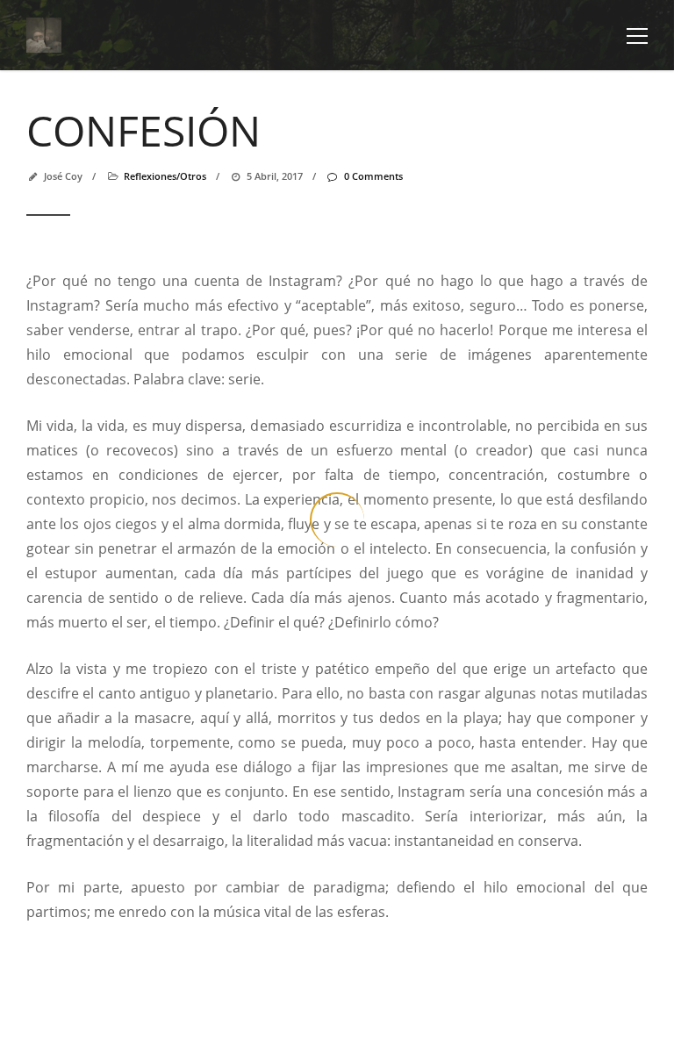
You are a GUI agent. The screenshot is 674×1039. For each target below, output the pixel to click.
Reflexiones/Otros (165, 176)
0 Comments (373, 176)
